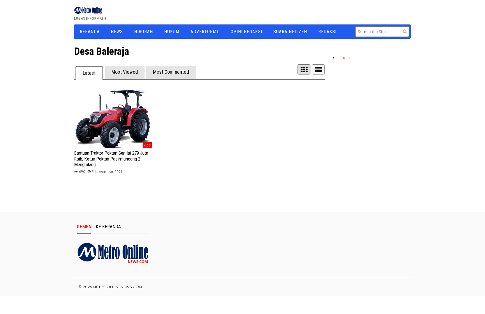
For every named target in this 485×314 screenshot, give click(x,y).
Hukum (171, 31)
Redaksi (327, 31)
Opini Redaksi (246, 31)
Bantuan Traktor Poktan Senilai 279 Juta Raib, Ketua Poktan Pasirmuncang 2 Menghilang (111, 158)
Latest (89, 73)
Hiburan (143, 31)
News (117, 31)
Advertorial (205, 31)
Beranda (90, 31)
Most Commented (171, 72)
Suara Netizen (290, 31)
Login (345, 57)
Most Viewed (124, 72)
